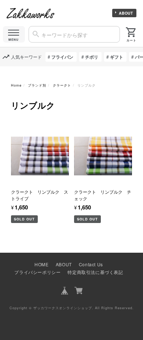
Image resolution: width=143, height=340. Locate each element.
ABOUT (126, 13)
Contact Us (91, 264)
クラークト (62, 85)
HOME (41, 264)
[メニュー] (14, 34)
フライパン (62, 57)
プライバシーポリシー (37, 272)
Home (16, 85)
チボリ (91, 57)
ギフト (116, 57)
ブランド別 (37, 85)
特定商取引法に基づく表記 (95, 272)
